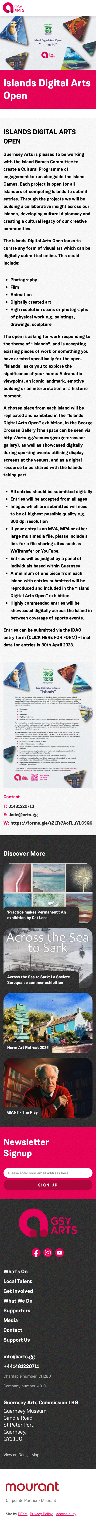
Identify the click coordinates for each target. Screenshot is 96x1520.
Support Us (16, 1340)
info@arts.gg (19, 1356)
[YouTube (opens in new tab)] (59, 1254)
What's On (15, 1271)
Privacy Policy (41, 1513)
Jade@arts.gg (23, 815)
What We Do (17, 1300)
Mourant (48, 1500)
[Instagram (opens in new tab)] (48, 1254)
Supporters (16, 1310)
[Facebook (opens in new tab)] (36, 1254)
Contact (12, 1330)
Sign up (48, 1185)
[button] (88, 7)
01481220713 (21, 806)
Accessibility (66, 1513)
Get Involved (18, 1291)
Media (10, 1320)
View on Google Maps (22, 1455)
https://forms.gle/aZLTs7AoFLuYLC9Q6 (51, 823)
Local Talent (17, 1281)
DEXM (22, 1513)
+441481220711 (21, 1366)
